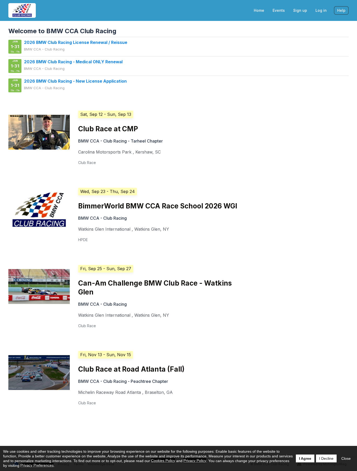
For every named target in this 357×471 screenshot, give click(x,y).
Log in (321, 10)
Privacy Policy (194, 460)
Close (346, 458)
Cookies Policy (163, 460)
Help (341, 10)
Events (279, 10)
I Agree (305, 458)
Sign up (300, 10)
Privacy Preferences (37, 465)
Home (259, 10)
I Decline (326, 458)
